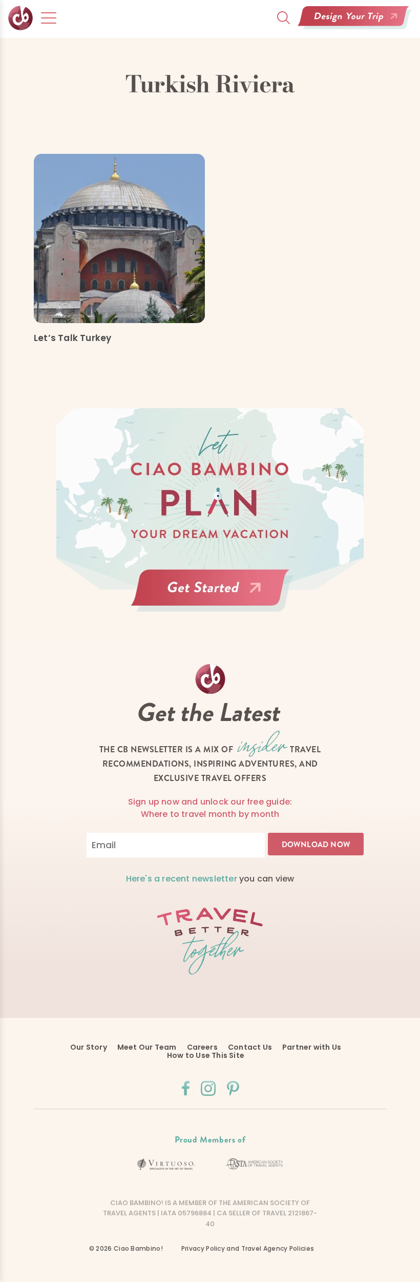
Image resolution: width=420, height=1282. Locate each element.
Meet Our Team (147, 1047)
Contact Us (250, 1047)
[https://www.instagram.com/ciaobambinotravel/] (208, 1088)
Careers (202, 1047)
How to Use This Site (205, 1055)
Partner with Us (311, 1047)
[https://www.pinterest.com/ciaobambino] (233, 1088)
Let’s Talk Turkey (72, 338)
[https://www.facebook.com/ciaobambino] (186, 1088)
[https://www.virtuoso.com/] (166, 1164)
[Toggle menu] (48, 18)
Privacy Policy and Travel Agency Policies (247, 1248)
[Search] (283, 17)
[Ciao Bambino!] (20, 38)
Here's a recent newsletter (181, 879)
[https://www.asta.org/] (254, 1164)
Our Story (88, 1047)
